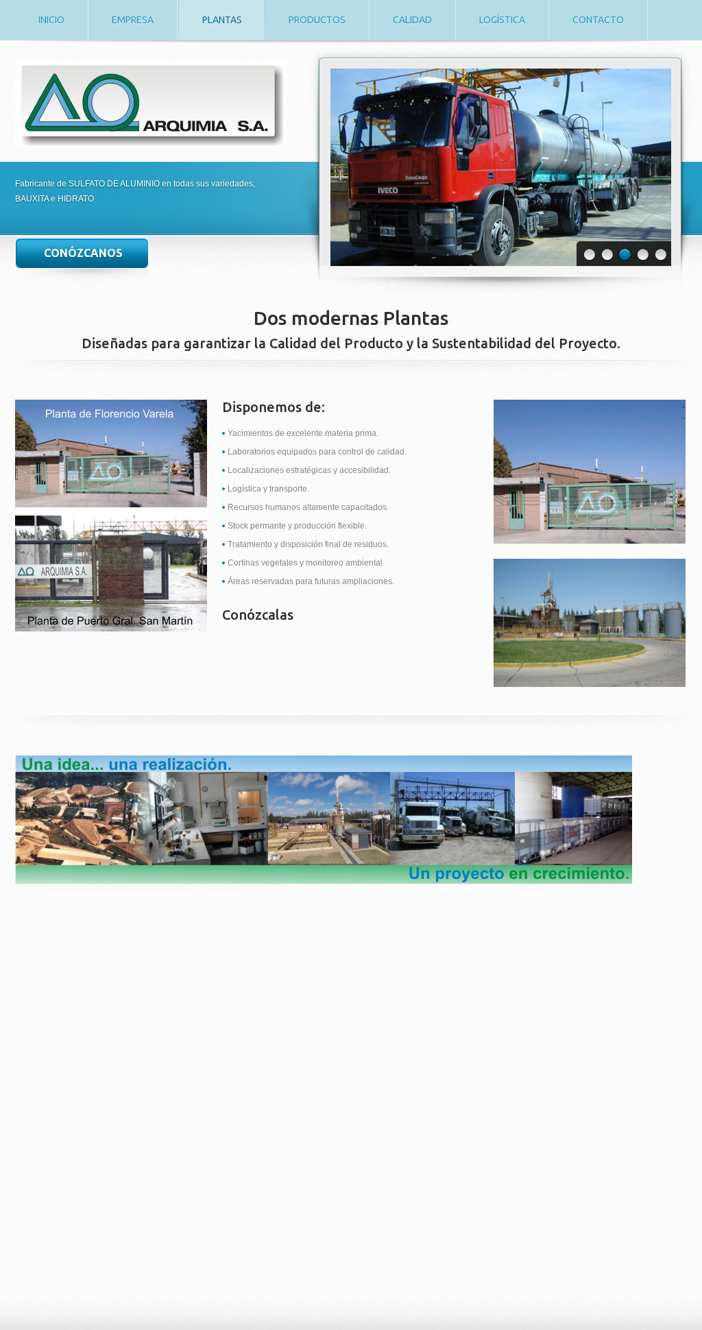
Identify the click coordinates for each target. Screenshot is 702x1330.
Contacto (598, 19)
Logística (502, 19)
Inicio (51, 19)
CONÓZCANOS (83, 253)
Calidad (412, 19)
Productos (317, 19)
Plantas (222, 19)
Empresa (133, 19)
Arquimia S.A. (151, 103)
